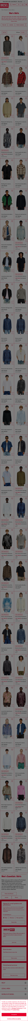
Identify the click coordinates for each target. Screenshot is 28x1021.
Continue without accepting (14, 1018)
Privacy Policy (7, 1009)
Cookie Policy (16, 1009)
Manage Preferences (17, 1008)
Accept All (14, 1014)
